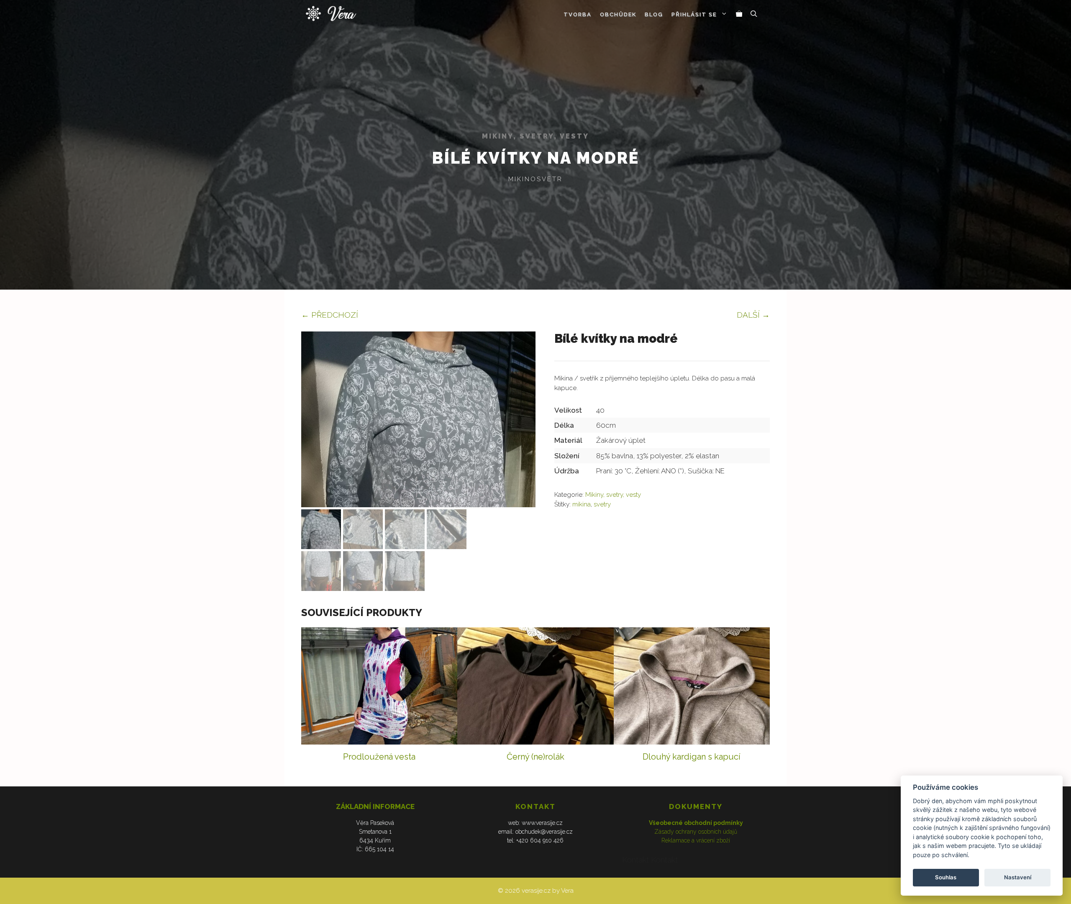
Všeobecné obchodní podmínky (696, 822)
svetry (602, 504)
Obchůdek (618, 14)
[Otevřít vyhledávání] (753, 14)
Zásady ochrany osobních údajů (695, 831)
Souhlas (945, 877)
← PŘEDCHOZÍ (329, 314)
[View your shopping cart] (739, 14)
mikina (581, 504)
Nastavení (1017, 877)
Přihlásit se (694, 14)
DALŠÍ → (753, 314)
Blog (654, 14)
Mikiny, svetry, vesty (535, 136)
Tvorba (578, 14)
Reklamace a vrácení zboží (695, 840)
